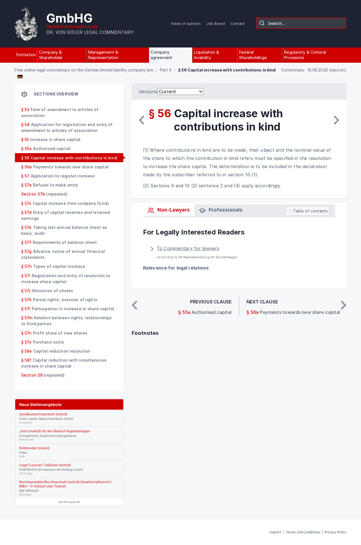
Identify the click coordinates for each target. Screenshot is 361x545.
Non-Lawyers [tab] (173, 210)
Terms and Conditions (303, 532)
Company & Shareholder (51, 54)
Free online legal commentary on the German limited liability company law (84, 70)
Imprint (275, 532)
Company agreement (161, 54)
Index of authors (186, 23)
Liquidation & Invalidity (206, 54)
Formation (26, 54)
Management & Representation (103, 54)
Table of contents (310, 211)
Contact (237, 23)
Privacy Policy (335, 532)
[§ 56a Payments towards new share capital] (336, 120)
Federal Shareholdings (253, 54)
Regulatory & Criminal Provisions (305, 54)
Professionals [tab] (225, 210)
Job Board (215, 23)
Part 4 (166, 70)
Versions (148, 91)
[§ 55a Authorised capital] (141, 120)
